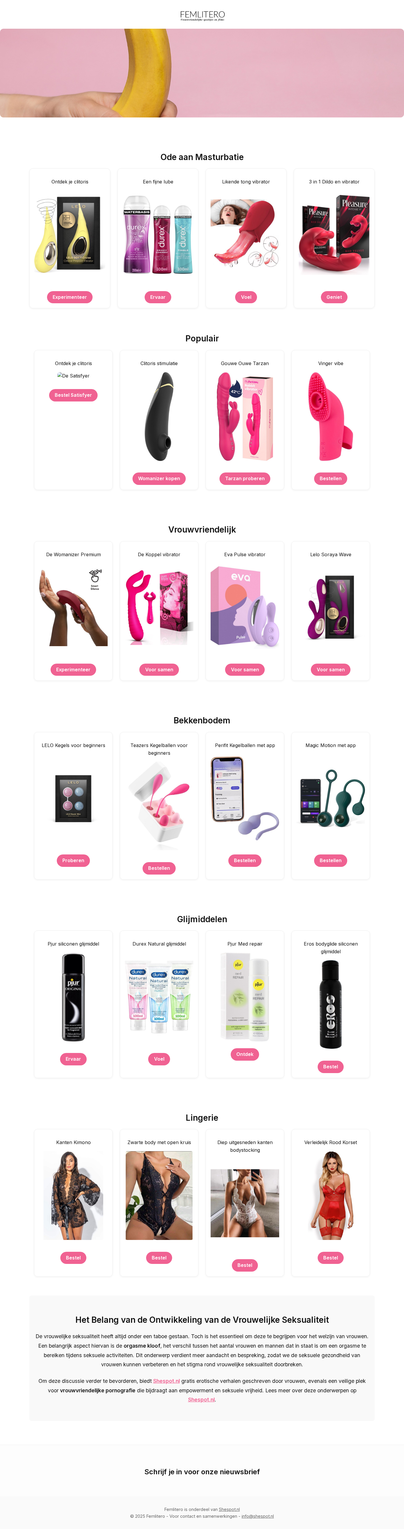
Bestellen (331, 478)
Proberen (73, 860)
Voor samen (159, 669)
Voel (246, 297)
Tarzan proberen (245, 478)
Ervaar (158, 297)
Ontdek (244, 1054)
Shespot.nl (166, 1381)
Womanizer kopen (159, 478)
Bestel (330, 1067)
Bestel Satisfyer (73, 395)
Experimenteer (70, 297)
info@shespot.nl (258, 1516)
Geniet (334, 297)
